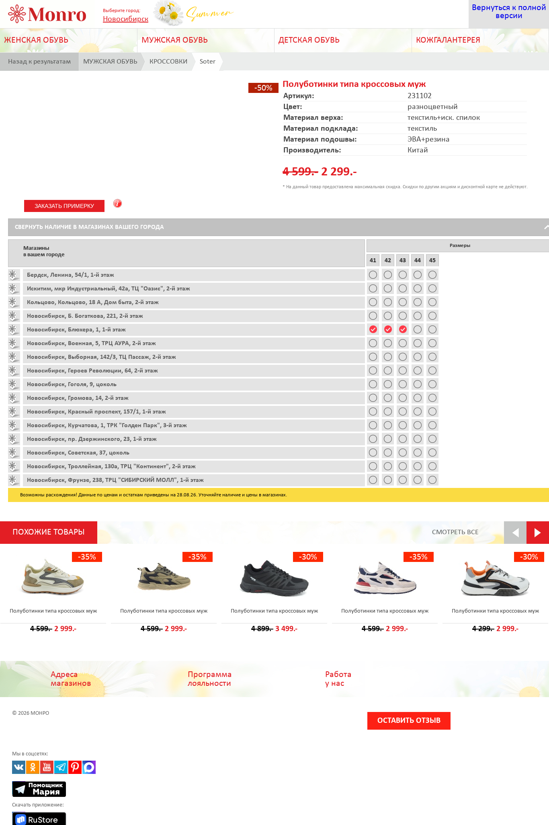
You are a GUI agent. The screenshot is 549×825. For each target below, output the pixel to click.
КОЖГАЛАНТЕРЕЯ (448, 40)
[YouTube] (46, 767)
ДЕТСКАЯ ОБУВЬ (309, 40)
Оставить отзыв (408, 721)
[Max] (89, 767)
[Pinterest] (75, 767)
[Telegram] (61, 767)
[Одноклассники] (32, 767)
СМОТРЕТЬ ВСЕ (455, 532)
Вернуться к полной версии (509, 12)
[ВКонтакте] (18, 767)
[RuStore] (18, 818)
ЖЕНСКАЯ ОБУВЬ (36, 40)
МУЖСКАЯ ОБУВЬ (174, 40)
